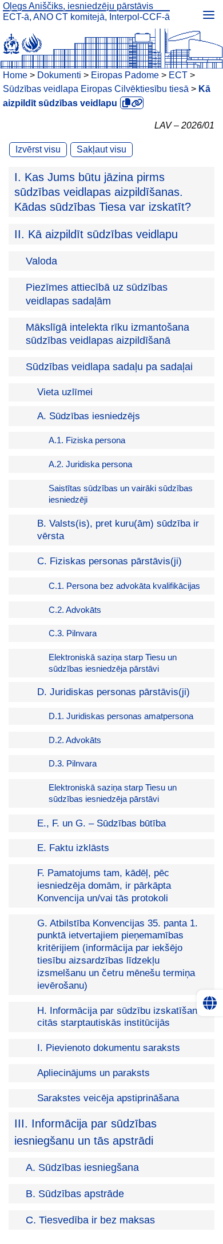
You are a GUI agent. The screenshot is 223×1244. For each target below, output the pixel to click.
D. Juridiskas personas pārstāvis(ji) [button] (113, 692)
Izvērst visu (38, 149)
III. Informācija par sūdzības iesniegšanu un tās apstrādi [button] (85, 1132)
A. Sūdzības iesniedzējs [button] (88, 416)
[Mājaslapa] (111, 41)
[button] (111, 192)
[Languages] (210, 1003)
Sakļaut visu (101, 149)
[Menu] (208, 14)
